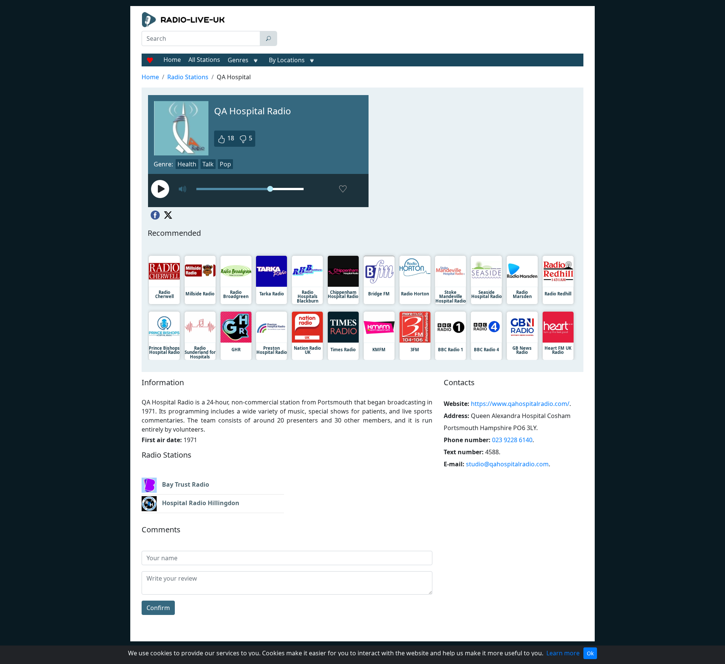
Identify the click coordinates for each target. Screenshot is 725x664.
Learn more (563, 653)
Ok (590, 653)
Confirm (158, 608)
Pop (225, 164)
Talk (208, 164)
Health (186, 164)
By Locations (287, 60)
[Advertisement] (432, 31)
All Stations (204, 59)
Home (172, 59)
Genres (238, 60)
